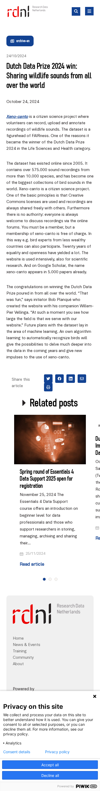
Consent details (16, 752)
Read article (32, 564)
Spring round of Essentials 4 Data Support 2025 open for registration (47, 479)
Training (20, 651)
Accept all (50, 765)
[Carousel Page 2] (50, 579)
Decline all (50, 775)
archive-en (23, 41)
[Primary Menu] (89, 11)
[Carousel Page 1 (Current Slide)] (44, 579)
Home (18, 638)
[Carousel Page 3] (56, 579)
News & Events (26, 645)
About (18, 664)
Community (23, 658)
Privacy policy (57, 752)
